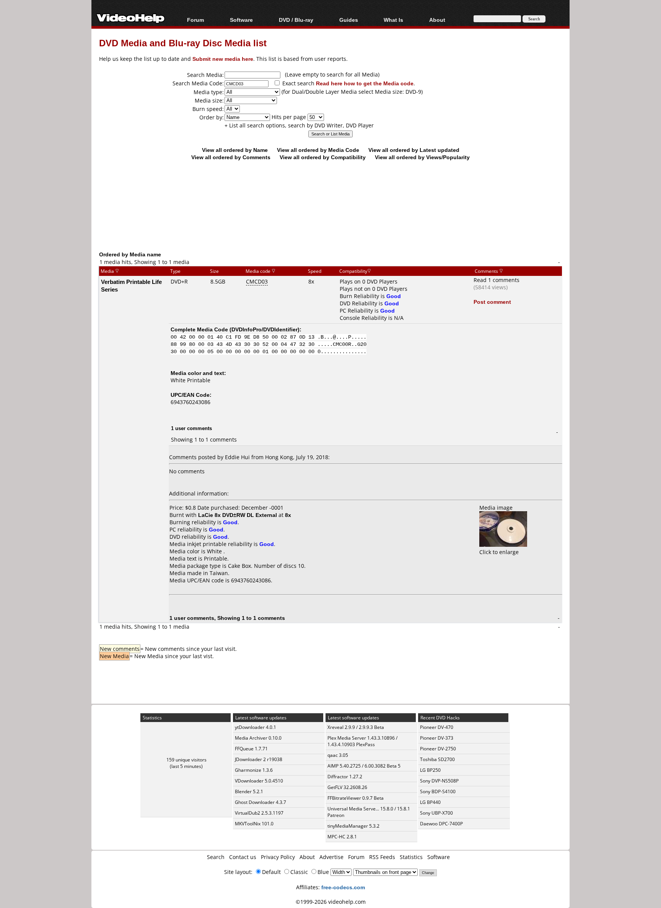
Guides (348, 19)
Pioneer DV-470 (436, 727)
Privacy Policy (278, 857)
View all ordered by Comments (230, 157)
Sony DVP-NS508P (439, 781)
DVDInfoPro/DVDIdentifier (264, 329)
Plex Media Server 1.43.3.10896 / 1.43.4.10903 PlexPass (362, 741)
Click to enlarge (499, 552)
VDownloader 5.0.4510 (259, 781)
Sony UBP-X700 (436, 813)
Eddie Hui (237, 457)
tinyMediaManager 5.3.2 (353, 826)
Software (241, 19)
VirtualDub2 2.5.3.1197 (259, 813)
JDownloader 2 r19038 (258, 759)
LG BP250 (430, 770)
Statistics (411, 857)
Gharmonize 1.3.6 (254, 770)
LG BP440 (430, 802)
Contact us (242, 857)
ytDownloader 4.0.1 (255, 727)
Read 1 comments (496, 280)
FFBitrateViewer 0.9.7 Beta (355, 798)
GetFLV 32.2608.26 (347, 787)
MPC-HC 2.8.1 (342, 836)
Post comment (492, 301)
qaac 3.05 (337, 755)
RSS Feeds (382, 857)
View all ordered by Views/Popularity (422, 157)
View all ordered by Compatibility (323, 157)
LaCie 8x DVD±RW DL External (237, 514)
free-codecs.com (343, 887)
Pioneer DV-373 (436, 738)
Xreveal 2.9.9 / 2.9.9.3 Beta (355, 727)
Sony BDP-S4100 (438, 791)
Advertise (331, 857)
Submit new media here (222, 58)
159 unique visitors (186, 759)
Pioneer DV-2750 (438, 748)
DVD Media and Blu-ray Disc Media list (183, 42)
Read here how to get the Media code (365, 83)
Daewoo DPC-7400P (441, 823)
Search (216, 857)
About (307, 857)
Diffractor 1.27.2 (344, 776)
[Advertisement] (330, 219)
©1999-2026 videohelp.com (331, 901)
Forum (195, 19)
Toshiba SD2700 (437, 759)
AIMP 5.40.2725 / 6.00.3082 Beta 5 (364, 766)
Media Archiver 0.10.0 (258, 738)
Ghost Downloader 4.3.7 (260, 802)
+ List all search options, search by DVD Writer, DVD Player (299, 125)
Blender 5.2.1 (249, 791)
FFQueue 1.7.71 (251, 748)
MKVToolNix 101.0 (254, 823)
